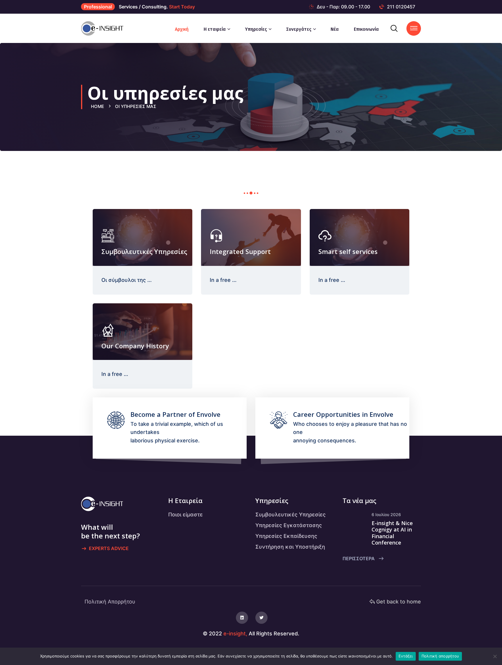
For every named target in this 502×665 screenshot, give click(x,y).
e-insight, (235, 633)
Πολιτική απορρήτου (440, 656)
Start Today (182, 7)
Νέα (335, 29)
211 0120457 (401, 7)
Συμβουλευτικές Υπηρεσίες (290, 514)
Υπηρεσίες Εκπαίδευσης (286, 536)
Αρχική (182, 29)
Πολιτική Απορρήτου (110, 602)
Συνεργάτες (298, 29)
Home (98, 106)
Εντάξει (406, 656)
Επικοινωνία (366, 29)
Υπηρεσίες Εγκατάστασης (288, 525)
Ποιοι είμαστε (185, 514)
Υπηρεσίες (256, 29)
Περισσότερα (359, 558)
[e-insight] (104, 28)
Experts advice (109, 548)
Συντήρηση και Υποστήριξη (290, 547)
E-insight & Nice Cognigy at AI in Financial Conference (392, 533)
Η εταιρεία (215, 29)
